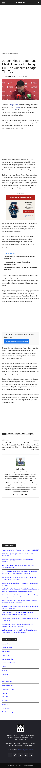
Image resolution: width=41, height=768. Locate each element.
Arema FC (5, 704)
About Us (9, 743)
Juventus (5, 678)
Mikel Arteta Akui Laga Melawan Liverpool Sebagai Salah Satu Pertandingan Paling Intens (30, 446)
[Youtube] (31, 755)
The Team (17, 743)
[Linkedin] (22, 494)
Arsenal (13, 110)
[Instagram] (18, 494)
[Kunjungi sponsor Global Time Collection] (20, 207)
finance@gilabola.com (25, 750)
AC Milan (5, 693)
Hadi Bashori (8, 76)
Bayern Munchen (7, 685)
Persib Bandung (7, 712)
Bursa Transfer (7, 648)
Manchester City (7, 659)
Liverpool (17, 107)
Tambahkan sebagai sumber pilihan (17, 341)
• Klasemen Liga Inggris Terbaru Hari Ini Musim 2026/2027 (20, 268)
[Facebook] (14, 494)
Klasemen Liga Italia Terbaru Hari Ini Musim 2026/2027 (20, 550)
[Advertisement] (20, 28)
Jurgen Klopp (14, 105)
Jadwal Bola (6, 644)
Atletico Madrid (7, 682)
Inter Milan (5, 697)
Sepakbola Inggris (12, 53)
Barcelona (5, 655)
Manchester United (8, 663)
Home (3, 53)
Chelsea (4, 667)
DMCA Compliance (25, 746)
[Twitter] (26, 494)
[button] (38, 2)
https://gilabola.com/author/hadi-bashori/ (20, 472)
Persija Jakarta (6, 708)
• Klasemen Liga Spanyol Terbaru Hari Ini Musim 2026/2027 (18, 263)
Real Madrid (6, 651)
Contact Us (25, 743)
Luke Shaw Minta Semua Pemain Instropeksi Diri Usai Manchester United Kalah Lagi (11, 446)
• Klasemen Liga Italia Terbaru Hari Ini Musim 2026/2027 (19, 258)
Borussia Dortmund (8, 689)
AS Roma (5, 701)
